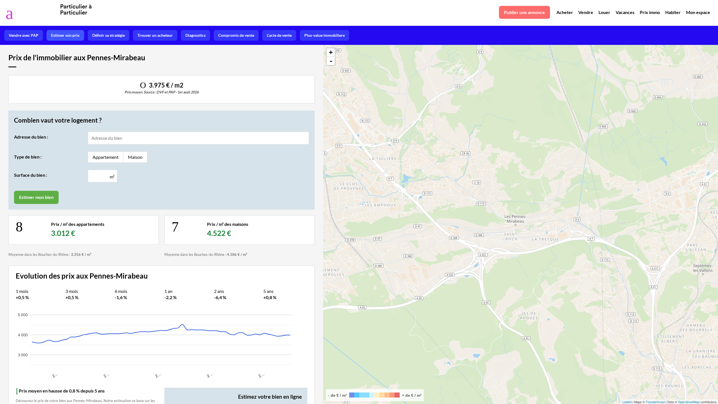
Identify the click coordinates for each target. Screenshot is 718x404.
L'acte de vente (279, 35)
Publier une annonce (524, 12)
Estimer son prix (65, 35)
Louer (604, 12)
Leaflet (627, 402)
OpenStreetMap (688, 402)
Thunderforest (655, 402)
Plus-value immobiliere (324, 35)
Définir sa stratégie (108, 35)
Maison (135, 157)
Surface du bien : (30, 175)
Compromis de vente (236, 35)
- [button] (331, 61)
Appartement (106, 157)
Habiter (673, 12)
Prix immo (650, 12)
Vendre (585, 12)
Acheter (564, 12)
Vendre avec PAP (23, 35)
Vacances (625, 12)
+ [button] (331, 52)
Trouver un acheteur (155, 35)
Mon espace (698, 12)
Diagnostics (195, 35)
